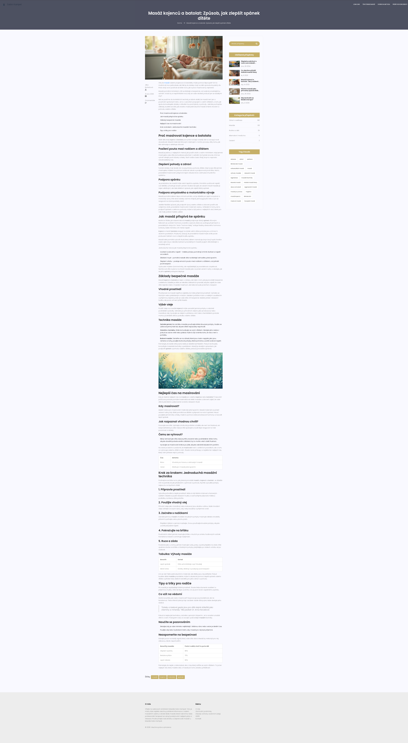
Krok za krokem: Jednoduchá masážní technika (178, 127)
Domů (179, 23)
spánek (181, 677)
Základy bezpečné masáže (170, 120)
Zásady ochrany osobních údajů (208, 714)
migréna (248, 192)
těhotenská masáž (236, 164)
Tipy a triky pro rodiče (168, 130)
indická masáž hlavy (250, 182)
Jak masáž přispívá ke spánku (171, 116)
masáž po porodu (236, 192)
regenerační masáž (250, 187)
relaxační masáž (249, 173)
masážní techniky (247, 178)
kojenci (163, 677)
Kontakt (198, 719)
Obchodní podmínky (204, 711)
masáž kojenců (235, 196)
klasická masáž (235, 182)
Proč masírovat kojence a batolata (173, 113)
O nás (198, 709)
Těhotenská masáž (368, 4)
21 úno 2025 (149, 94)
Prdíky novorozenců (400, 4)
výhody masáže (236, 173)
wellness (250, 159)
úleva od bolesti (236, 187)
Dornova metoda (384, 4)
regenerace (234, 178)
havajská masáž (249, 201)
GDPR (198, 716)
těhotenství (247, 196)
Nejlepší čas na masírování (170, 124)
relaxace (233, 159)
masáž (166, 83)
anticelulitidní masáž (237, 168)
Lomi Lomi (356, 4)
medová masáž (236, 201)
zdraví (241, 159)
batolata (171, 677)
